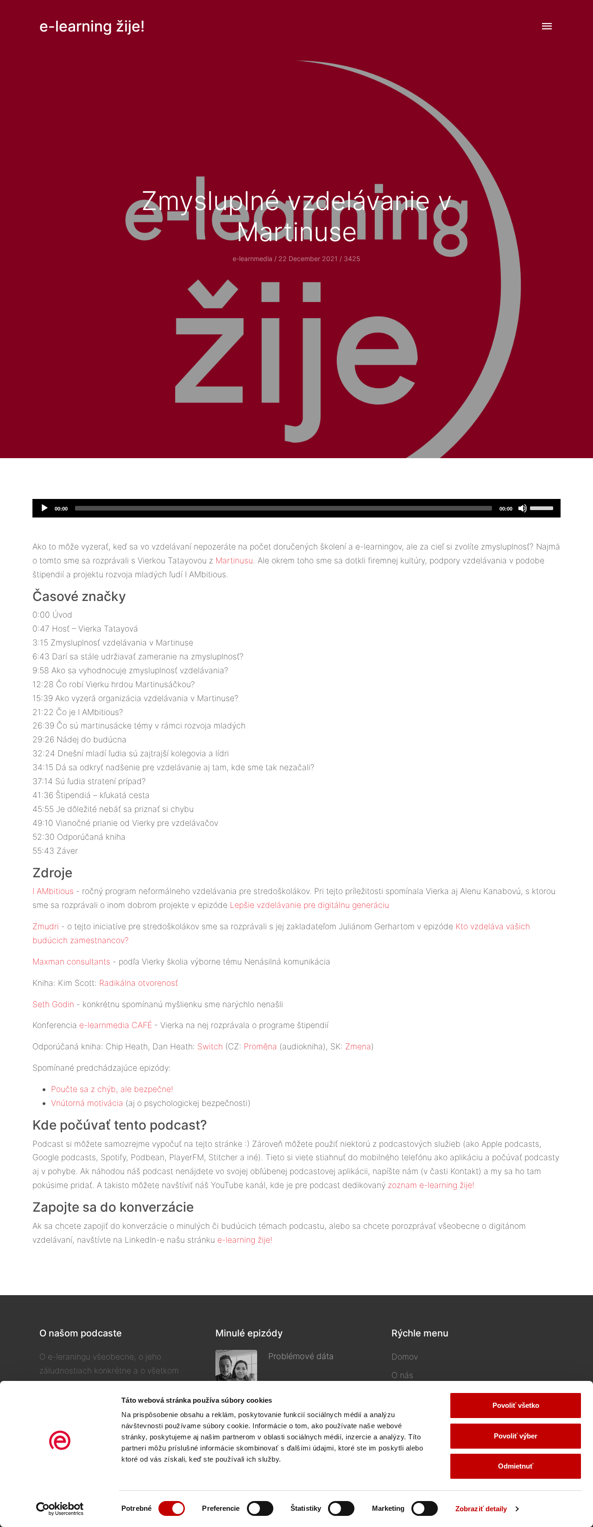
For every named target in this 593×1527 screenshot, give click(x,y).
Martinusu (234, 560)
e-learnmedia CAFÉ (115, 1025)
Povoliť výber (515, 1436)
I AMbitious (53, 891)
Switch (210, 1046)
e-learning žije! (92, 26)
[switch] (260, 1508)
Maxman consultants (71, 961)
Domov (404, 1356)
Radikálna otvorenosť (138, 983)
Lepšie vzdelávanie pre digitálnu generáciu (309, 905)
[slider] (543, 507)
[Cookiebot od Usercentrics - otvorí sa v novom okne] (60, 1509)
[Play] (44, 508)
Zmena (358, 1046)
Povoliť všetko (515, 1405)
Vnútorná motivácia (87, 1103)
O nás (402, 1375)
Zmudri (45, 926)
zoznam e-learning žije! (431, 1185)
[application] (296, 508)
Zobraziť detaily (481, 1509)
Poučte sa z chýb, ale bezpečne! (112, 1089)
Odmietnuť (515, 1466)
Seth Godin (53, 1004)
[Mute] (522, 508)
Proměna (260, 1046)
